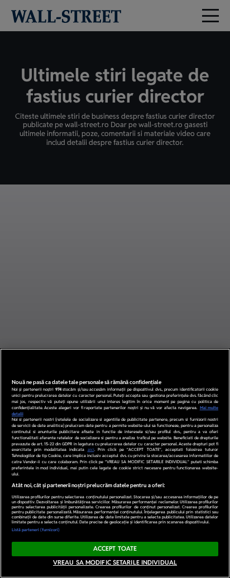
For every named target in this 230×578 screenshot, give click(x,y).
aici (91, 449)
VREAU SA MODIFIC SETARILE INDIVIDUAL (115, 562)
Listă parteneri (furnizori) (36, 529)
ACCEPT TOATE (115, 548)
